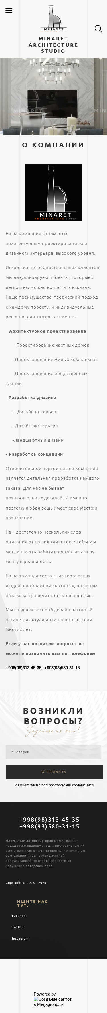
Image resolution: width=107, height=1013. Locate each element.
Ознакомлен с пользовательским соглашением (56, 785)
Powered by (45, 994)
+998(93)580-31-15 (62, 668)
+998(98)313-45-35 (23, 668)
